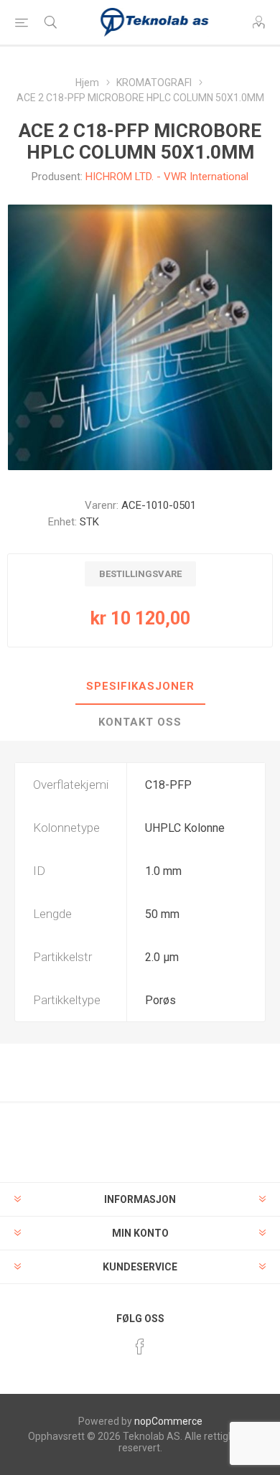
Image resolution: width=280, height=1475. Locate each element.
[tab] (140, 687)
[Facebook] (140, 1346)
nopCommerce (168, 1421)
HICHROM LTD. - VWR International (166, 176)
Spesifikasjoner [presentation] (140, 686)
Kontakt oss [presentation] (140, 722)
